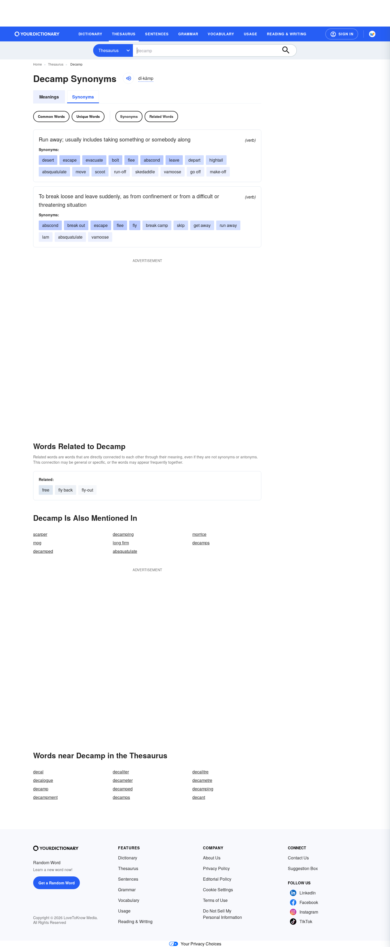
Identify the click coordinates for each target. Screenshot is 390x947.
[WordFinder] (372, 34)
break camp (157, 225)
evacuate (94, 160)
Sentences (128, 879)
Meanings (49, 97)
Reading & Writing (135, 921)
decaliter (121, 772)
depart (194, 160)
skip (181, 225)
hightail (216, 160)
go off (195, 172)
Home (37, 64)
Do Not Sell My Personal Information (222, 914)
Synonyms (83, 97)
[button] (341, 34)
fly (135, 225)
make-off (218, 172)
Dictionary (127, 858)
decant (198, 797)
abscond (152, 160)
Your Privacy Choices (201, 944)
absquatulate (54, 172)
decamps (201, 543)
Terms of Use (215, 900)
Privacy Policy (216, 868)
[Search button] (288, 50)
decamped (43, 551)
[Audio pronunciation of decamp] (128, 78)
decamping (123, 534)
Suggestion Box (303, 868)
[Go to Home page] (37, 34)
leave (174, 160)
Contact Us (298, 858)
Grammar (127, 889)
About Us (211, 858)
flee (131, 160)
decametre (202, 780)
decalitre (200, 772)
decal (38, 772)
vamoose (172, 172)
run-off (120, 172)
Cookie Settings (218, 889)
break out (76, 225)
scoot (100, 172)
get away (202, 225)
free (45, 490)
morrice (199, 534)
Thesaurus (108, 50)
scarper (40, 534)
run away (228, 225)
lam (45, 237)
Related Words (161, 116)
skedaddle (145, 172)
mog (37, 543)
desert (48, 160)
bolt (115, 160)
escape (70, 160)
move (81, 172)
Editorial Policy (217, 879)
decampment (45, 797)
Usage (124, 911)
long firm (121, 543)
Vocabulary (128, 900)
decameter (123, 780)
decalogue (43, 780)
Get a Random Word (56, 882)
